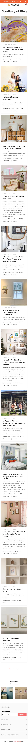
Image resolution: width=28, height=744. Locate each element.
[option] (7, 693)
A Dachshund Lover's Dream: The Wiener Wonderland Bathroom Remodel (13, 259)
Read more (14, 61)
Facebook (2, 707)
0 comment (6, 61)
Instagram (8, 707)
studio (19, 741)
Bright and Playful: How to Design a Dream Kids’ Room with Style (13, 476)
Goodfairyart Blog (9, 45)
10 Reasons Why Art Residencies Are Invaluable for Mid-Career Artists (14, 423)
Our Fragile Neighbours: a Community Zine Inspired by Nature (13, 49)
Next (18, 669)
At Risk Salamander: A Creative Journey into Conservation (11, 312)
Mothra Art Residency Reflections (11, 98)
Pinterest (5, 707)
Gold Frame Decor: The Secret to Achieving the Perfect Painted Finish (14, 534)
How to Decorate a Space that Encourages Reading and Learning (14, 148)
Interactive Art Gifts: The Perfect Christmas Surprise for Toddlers (14, 362)
